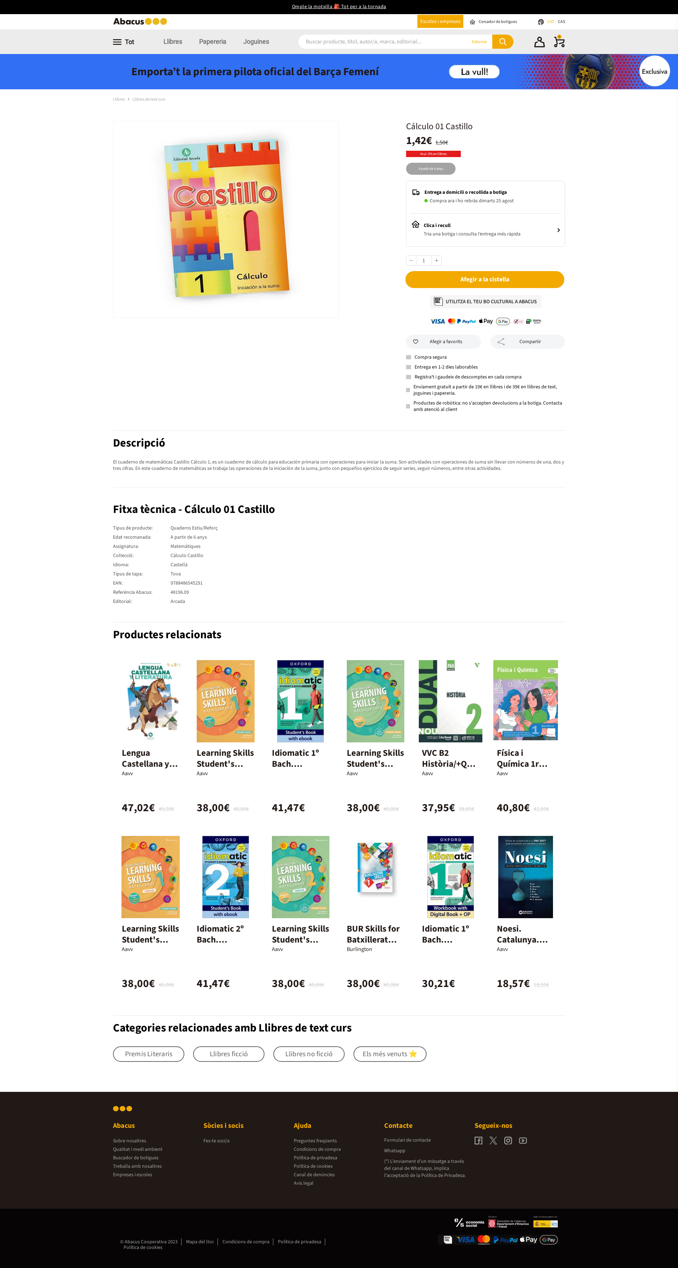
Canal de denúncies (314, 1174)
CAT (551, 22)
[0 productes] (559, 46)
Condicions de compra (317, 1149)
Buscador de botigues (136, 1157)
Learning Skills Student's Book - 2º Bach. (375, 769)
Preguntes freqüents (315, 1140)
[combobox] (374, 41)
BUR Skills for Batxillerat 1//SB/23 (373, 939)
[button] (539, 43)
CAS (561, 22)
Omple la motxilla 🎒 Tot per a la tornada (339, 6)
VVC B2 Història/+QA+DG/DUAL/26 (449, 764)
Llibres (172, 41)
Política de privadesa (315, 1157)
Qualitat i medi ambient (137, 1149)
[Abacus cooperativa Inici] (142, 24)
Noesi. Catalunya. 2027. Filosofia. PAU (524, 945)
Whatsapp (394, 1150)
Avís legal (304, 1183)
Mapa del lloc (200, 1241)
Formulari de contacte (407, 1140)
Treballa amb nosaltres (137, 1166)
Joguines (256, 41)
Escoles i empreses (440, 21)
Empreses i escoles (132, 1174)
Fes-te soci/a (216, 1140)
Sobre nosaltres (129, 1140)
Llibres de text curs (148, 99)
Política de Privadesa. (443, 1175)
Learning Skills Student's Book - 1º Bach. (225, 769)
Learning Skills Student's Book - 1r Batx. (150, 939)
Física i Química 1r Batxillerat (518, 764)
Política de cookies (313, 1166)
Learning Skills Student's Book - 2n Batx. (300, 945)
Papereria (212, 41)
